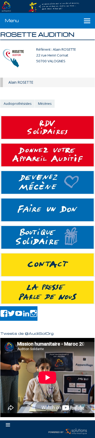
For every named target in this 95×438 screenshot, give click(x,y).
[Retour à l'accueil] (47, 6)
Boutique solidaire (47, 237)
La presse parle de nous (47, 292)
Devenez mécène (47, 182)
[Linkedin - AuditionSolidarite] (26, 313)
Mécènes (44, 103)
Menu (12, 20)
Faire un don (47, 210)
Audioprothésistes (17, 103)
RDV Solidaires (47, 127)
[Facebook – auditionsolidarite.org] (4, 313)
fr (79, 3)
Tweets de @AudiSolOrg (27, 333)
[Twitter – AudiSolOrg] (11, 313)
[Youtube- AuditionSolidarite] (19, 313)
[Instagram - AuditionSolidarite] (33, 313)
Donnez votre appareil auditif (47, 155)
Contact (47, 265)
